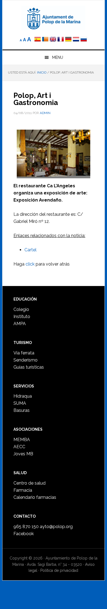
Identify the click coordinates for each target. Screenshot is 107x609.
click (30, 264)
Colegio (21, 309)
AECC (19, 446)
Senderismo (25, 360)
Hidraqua (22, 396)
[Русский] (83, 39)
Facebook (23, 533)
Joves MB (23, 453)
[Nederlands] (76, 39)
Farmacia (22, 490)
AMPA (19, 323)
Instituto (21, 316)
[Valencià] (45, 39)
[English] (53, 39)
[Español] (37, 39)
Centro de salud (29, 483)
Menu (57, 57)
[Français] (60, 39)
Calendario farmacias (34, 497)
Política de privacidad (59, 570)
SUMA (19, 403)
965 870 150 (26, 526)
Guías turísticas (28, 367)
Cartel (30, 249)
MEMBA (21, 439)
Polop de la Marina (53, 18)
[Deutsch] (68, 39)
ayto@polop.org (56, 526)
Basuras (21, 410)
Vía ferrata (23, 353)
